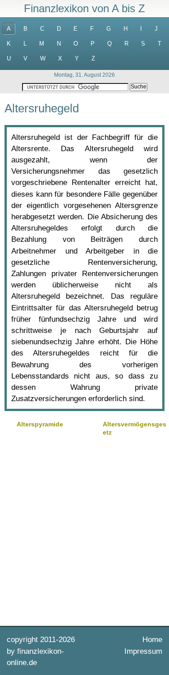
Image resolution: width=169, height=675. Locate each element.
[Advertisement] (84, 530)
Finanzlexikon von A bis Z (84, 8)
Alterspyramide (40, 424)
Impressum (143, 651)
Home (152, 639)
